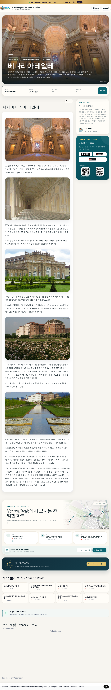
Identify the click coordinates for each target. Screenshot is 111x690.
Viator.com (18, 678)
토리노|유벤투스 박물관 (54, 537)
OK (106, 687)
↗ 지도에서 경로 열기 (84, 550)
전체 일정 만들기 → (99, 550)
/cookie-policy (77, 686)
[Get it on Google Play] (100, 154)
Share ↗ (68, 101)
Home (96, 8)
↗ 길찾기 (102, 91)
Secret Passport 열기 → (96, 564)
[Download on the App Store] (85, 154)
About (106, 8)
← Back (10, 55)
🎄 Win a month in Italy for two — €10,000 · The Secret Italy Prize (55, 2)
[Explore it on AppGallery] (93, 159)
